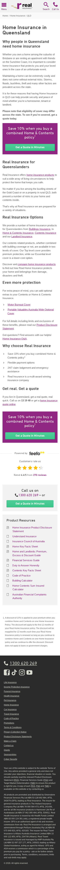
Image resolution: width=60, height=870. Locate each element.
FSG (46, 780)
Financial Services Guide (26, 560)
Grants (7, 750)
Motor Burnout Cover (19, 304)
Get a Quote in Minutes (30, 147)
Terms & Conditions (13, 727)
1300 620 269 (28, 495)
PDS (16, 780)
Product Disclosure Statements (18, 736)
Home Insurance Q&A (14, 338)
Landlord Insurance (21, 236)
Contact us (9, 745)
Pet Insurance (10, 700)
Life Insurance (10, 682)
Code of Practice (21, 575)
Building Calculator (22, 580)
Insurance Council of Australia (28, 541)
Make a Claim (10, 741)
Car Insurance (10, 709)
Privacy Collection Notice (15, 732)
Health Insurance (11, 696)
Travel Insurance (11, 714)
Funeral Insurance (12, 691)
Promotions (9, 723)
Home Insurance (11, 705)
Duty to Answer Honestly (25, 565)
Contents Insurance (45, 232)
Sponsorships (10, 754)
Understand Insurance (24, 536)
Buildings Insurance (39, 229)
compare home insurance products (37, 264)
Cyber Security (10, 759)
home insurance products (40, 174)
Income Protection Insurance (17, 687)
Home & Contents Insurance (18, 232)
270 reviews (39, 475)
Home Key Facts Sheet (25, 546)
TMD (33, 783)
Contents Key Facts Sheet (26, 570)
